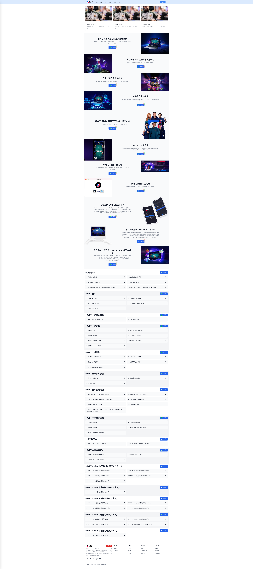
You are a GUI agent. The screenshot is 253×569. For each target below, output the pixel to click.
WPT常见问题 (144, 550)
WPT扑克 (129, 553)
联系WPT (143, 548)
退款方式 (157, 550)
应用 (115, 2)
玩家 (119, 2)
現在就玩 (112, 48)
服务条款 (157, 548)
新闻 (101, 2)
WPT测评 (116, 550)
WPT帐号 (116, 553)
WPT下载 (116, 548)
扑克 (110, 2)
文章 (106, 2)
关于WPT (129, 548)
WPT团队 (129, 550)
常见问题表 (157, 553)
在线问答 (143, 553)
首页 (97, 2)
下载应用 (162, 2)
